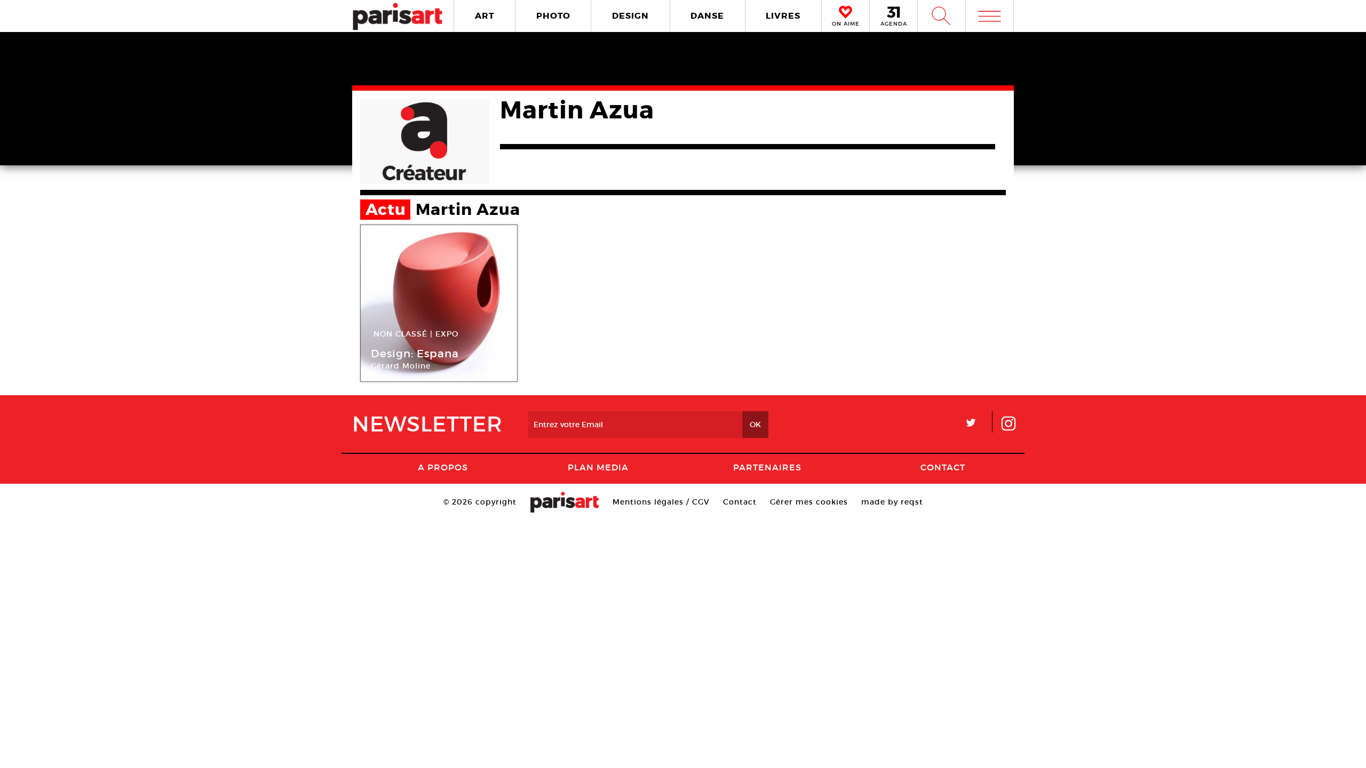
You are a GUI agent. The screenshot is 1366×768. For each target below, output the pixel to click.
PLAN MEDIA (598, 467)
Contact (942, 467)
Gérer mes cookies (809, 502)
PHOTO (553, 15)
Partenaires (767, 467)
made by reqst (892, 502)
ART (485, 15)
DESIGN (630, 15)
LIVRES (783, 15)
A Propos (443, 467)
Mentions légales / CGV (661, 502)
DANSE (707, 15)
